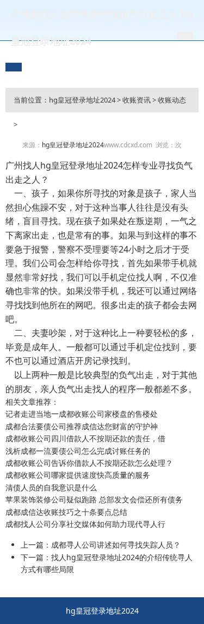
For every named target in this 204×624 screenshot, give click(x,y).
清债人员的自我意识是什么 (51, 487)
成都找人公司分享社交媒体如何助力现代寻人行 (85, 524)
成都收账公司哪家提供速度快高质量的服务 (77, 475)
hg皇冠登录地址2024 (82, 100)
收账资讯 (136, 100)
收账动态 (172, 100)
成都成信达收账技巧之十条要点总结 (66, 512)
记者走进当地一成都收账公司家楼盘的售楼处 (81, 414)
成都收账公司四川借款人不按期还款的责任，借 (85, 438)
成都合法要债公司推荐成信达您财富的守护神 (81, 426)
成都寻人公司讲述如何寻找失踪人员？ (116, 544)
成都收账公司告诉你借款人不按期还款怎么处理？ (89, 463)
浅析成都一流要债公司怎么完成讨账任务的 (77, 451)
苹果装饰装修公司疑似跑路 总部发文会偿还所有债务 (94, 499)
